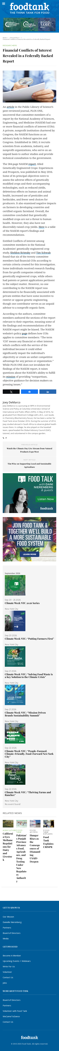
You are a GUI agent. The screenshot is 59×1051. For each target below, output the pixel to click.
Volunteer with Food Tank (15, 1011)
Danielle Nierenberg (12, 922)
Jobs (5, 982)
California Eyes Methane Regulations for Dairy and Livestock (8, 846)
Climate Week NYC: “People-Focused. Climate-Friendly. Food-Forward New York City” (29, 753)
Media (6, 938)
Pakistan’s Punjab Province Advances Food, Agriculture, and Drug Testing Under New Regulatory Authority (21, 858)
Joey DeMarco (11, 402)
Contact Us (8, 977)
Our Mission (8, 916)
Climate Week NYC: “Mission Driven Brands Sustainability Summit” (25, 714)
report (32, 164)
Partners (7, 927)
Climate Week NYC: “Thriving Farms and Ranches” (28, 794)
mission (10, 376)
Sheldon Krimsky (20, 252)
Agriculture (9, 830)
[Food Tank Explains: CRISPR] (48, 823)
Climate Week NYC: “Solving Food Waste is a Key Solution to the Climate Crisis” (29, 676)
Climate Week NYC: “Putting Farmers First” (29, 638)
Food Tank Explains (48, 832)
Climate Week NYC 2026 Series (22, 603)
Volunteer (7, 972)
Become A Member (12, 955)
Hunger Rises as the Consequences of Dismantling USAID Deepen (35, 848)
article (10, 107)
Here (41, 227)
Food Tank (19, 831)
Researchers (14, 38)
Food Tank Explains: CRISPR (48, 842)
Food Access (34, 831)
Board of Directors (11, 933)
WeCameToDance (11, 1016)
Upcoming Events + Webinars (17, 961)
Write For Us (9, 966)
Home (5, 38)
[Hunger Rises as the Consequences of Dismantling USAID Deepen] (35, 823)
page (24, 333)
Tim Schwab (43, 252)
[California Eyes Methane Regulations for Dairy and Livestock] (8, 823)
